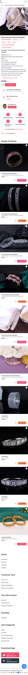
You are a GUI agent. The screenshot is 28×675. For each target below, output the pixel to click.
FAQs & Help (5, 582)
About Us (4, 600)
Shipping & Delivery (7, 585)
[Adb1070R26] (14, 481)
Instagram (4, 559)
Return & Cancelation (7, 588)
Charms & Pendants (7, 635)
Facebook (4, 565)
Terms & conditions (7, 606)
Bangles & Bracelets (7, 638)
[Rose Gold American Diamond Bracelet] (14, 360)
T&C (20, 91)
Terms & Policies (19, 129)
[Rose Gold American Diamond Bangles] (14, 279)
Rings (3, 630)
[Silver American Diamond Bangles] (14, 198)
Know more (16, 75)
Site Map (3, 618)
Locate (8, 99)
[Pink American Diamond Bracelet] (14, 157)
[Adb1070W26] (14, 440)
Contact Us (4, 580)
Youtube (3, 568)
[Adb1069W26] (14, 400)
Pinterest (4, 562)
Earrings (3, 632)
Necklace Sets (5, 641)
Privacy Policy (5, 603)
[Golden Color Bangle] (14, 521)
